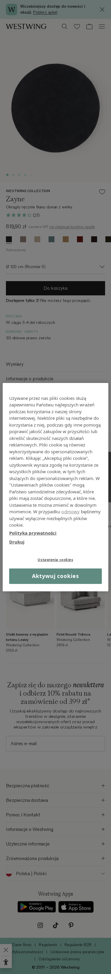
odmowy (70, 511)
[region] (55, 487)
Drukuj (17, 542)
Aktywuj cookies (55, 575)
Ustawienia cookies (55, 559)
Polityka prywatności (33, 533)
